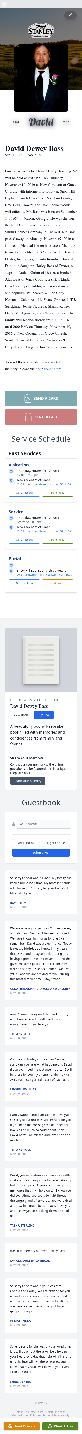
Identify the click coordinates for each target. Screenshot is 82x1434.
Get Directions (24, 492)
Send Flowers (57, 583)
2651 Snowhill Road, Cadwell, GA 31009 (44, 575)
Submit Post (41, 853)
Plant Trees (57, 492)
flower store (52, 368)
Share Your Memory (27, 781)
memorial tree (55, 361)
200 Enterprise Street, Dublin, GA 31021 (45, 484)
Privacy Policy (29, 1415)
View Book (21, 715)
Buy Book (43, 715)
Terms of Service (52, 1415)
